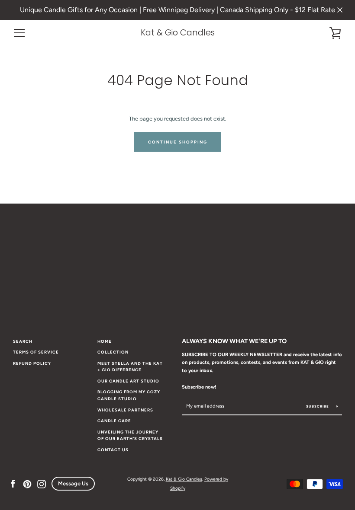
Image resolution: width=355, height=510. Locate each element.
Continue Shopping (177, 142)
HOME (104, 341)
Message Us (73, 483)
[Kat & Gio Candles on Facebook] (13, 483)
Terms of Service (36, 352)
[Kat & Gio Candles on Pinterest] (27, 483)
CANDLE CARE (114, 420)
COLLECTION (113, 352)
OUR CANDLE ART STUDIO (128, 381)
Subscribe (318, 406)
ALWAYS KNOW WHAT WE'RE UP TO (234, 341)
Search (22, 341)
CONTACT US (113, 449)
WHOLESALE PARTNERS (125, 410)
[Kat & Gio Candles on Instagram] (41, 483)
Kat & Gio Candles (178, 33)
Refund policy (32, 363)
